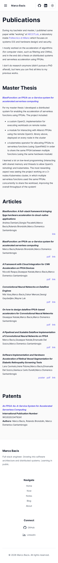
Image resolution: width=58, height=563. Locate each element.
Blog (29, 500)
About (29, 506)
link (54, 234)
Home (29, 485)
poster (41, 377)
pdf (49, 256)
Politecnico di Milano (19, 38)
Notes (29, 496)
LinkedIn (31, 535)
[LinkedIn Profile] (45, 5)
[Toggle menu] (5, 5)
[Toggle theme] (52, 5)
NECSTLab (33, 34)
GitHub (31, 527)
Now (29, 490)
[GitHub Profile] (39, 5)
